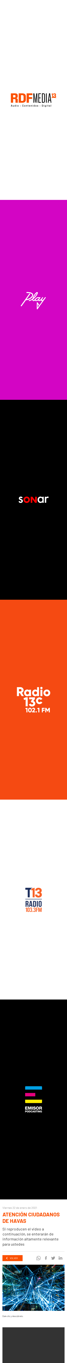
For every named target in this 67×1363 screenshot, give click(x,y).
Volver (13, 1258)
